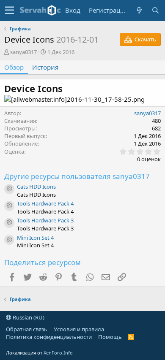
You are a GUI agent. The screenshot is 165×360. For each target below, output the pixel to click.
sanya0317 (23, 52)
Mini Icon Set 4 (35, 237)
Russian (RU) (27, 317)
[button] (9, 10)
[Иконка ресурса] (9, 189)
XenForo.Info (58, 352)
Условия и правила (79, 329)
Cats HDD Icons (36, 186)
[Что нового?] (139, 10)
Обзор (14, 67)
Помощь (110, 337)
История (45, 67)
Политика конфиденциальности (49, 337)
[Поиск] (155, 10)
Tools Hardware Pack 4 (45, 203)
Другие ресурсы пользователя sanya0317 (77, 176)
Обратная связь (26, 329)
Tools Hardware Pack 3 (45, 220)
